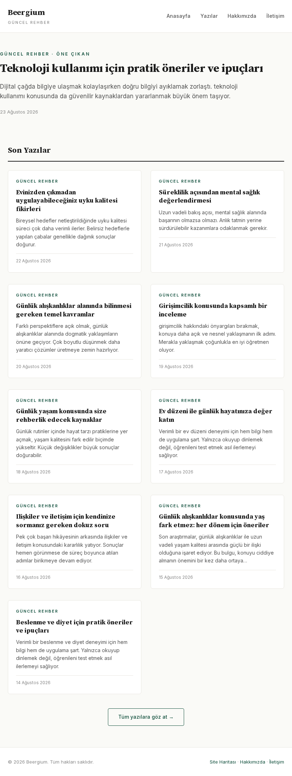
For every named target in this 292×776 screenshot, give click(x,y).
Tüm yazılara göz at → (146, 717)
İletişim (275, 16)
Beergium (29, 16)
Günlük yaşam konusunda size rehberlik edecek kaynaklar (61, 415)
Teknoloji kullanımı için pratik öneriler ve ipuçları (131, 69)
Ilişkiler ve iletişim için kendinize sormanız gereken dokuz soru (65, 521)
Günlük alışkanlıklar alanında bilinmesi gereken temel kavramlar (73, 310)
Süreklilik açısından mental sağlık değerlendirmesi (209, 196)
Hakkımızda (242, 16)
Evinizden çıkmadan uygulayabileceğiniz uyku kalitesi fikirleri (67, 200)
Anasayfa (179, 16)
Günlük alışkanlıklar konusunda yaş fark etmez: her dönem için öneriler (214, 521)
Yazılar (209, 16)
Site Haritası (223, 762)
